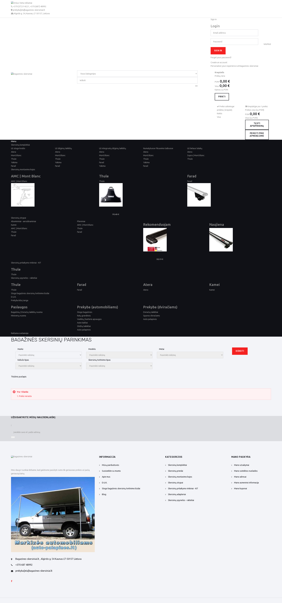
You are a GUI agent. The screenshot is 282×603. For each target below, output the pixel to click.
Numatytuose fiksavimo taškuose (158, 148)
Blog (104, 494)
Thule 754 (104, 209)
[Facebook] (11, 581)
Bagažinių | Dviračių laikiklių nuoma (26, 312)
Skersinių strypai (175, 482)
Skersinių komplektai (177, 465)
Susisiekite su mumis (111, 471)
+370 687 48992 (23, 564)
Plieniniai (81, 221)
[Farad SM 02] (229, 195)
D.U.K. (13, 297)
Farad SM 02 (193, 209)
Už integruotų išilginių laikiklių (112, 148)
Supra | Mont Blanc (195, 155)
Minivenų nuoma (18, 315)
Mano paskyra (241, 457)
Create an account (219, 62)
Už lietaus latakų (194, 148)
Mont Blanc (16, 155)
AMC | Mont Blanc (19, 181)
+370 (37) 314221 (21, 6)
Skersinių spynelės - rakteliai (181, 500)
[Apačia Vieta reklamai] (53, 514)
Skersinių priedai (175, 471)
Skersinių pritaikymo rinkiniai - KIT (183, 488)
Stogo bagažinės (84, 312)
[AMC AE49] (240, 239)
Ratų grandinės (84, 315)
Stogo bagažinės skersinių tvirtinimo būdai (30, 293)
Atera (13, 152)
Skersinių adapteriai (177, 494)
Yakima (14, 162)
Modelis (92, 349)
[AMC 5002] (53, 195)
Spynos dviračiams (151, 315)
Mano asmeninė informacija (246, 482)
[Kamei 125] (174, 239)
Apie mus (106, 477)
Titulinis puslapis (18, 376)
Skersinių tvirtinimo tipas (99, 360)
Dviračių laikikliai (150, 312)
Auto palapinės (84, 330)
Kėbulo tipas (23, 360)
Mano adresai (240, 477)
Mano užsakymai (241, 465)
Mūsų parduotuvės (110, 465)
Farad (13, 166)
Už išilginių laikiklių (63, 148)
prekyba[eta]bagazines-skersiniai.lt (33, 570)
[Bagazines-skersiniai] (33, 78)
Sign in (218, 50)
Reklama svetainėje (19, 333)
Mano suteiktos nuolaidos (246, 471)
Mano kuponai (240, 488)
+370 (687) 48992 (38, 6)
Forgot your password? (221, 57)
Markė (20, 349)
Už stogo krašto (18, 148)
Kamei (13, 225)
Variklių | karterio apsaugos (89, 319)
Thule (13, 159)
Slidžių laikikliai (84, 326)
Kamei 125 (148, 254)
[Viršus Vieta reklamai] (30, 3)
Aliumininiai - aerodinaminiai (23, 221)
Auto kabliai (82, 323)
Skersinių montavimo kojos (180, 477)
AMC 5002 (16, 209)
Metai (161, 349)
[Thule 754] (141, 195)
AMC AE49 (215, 254)
